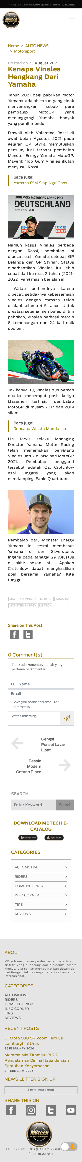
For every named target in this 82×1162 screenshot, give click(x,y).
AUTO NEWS (37, 46)
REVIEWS (13, 1018)
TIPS (9, 1013)
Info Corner (41, 895)
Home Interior (41, 886)
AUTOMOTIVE (16, 995)
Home (13, 46)
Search (65, 805)
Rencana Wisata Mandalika (40, 429)
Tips (41, 904)
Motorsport (24, 51)
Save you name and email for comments (36, 705)
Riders (41, 876)
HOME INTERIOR (19, 1004)
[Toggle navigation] (72, 20)
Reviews (41, 914)
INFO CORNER (17, 1009)
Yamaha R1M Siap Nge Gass (40, 183)
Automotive (41, 867)
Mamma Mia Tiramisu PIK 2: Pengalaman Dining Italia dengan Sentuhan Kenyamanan (37, 1060)
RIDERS (11, 999)
